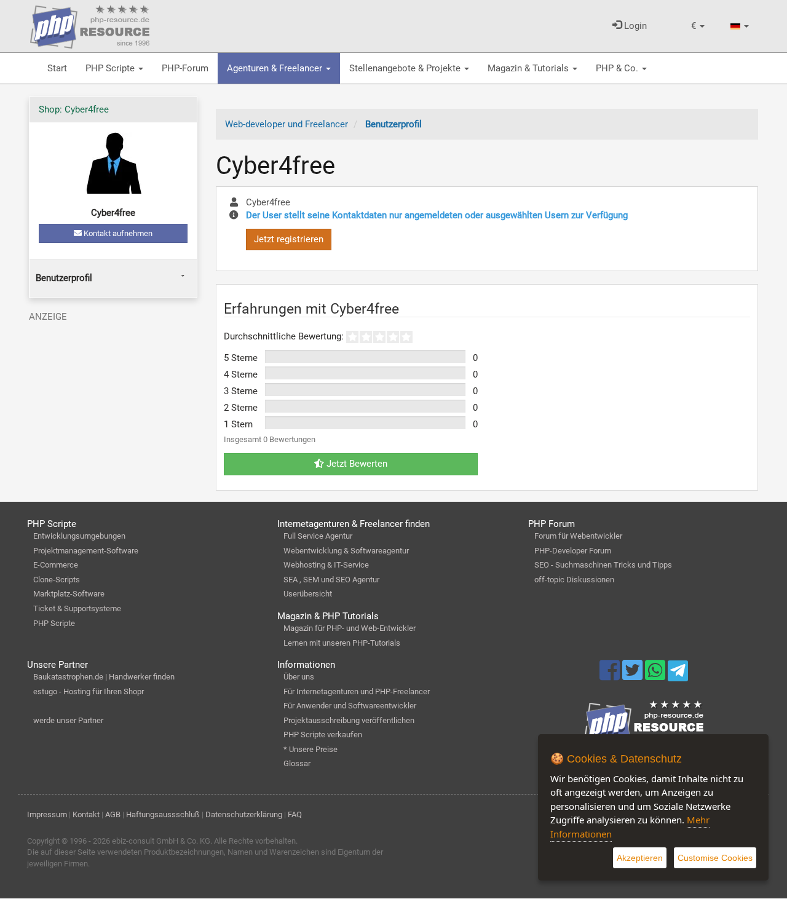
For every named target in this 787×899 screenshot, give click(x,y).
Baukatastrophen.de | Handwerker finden (104, 676)
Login (634, 25)
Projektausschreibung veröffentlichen (348, 720)
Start (57, 68)
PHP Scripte (111, 68)
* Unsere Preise (310, 749)
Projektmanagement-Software (85, 550)
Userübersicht (307, 593)
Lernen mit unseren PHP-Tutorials (341, 643)
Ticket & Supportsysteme (77, 608)
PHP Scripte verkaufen (322, 734)
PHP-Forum (185, 68)
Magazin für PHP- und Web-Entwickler (349, 628)
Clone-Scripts (56, 579)
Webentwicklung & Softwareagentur (346, 550)
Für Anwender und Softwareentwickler (349, 705)
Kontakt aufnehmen (117, 233)
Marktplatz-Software (69, 593)
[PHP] (90, 24)
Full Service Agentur (317, 536)
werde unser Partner (68, 720)
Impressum (47, 814)
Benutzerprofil (64, 277)
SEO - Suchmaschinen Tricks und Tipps (603, 564)
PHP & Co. (618, 68)
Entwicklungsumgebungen (79, 536)
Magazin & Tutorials (529, 68)
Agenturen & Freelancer (276, 68)
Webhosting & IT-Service (326, 564)
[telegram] (678, 673)
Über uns (298, 676)
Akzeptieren (640, 858)
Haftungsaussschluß (163, 814)
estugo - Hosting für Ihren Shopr (88, 691)
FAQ (295, 814)
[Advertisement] (113, 404)
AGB (113, 814)
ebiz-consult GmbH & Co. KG (161, 841)
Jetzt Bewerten (355, 463)
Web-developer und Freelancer (286, 124)
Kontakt (86, 814)
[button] (698, 26)
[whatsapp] (656, 675)
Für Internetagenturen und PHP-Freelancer (356, 691)
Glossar (296, 763)
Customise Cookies (715, 858)
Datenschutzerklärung (243, 814)
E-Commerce (55, 564)
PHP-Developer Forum (572, 550)
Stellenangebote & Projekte (406, 68)
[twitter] (633, 675)
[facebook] (610, 675)
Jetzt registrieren (288, 239)
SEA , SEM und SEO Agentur (331, 579)
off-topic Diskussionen (574, 579)
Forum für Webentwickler (578, 536)
